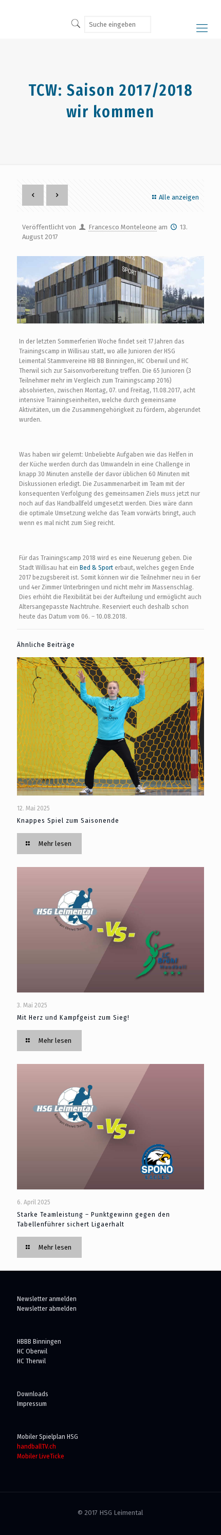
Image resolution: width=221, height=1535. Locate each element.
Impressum (32, 1403)
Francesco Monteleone (122, 227)
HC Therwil (31, 1361)
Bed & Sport (96, 567)
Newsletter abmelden (47, 1308)
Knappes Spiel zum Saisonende (68, 820)
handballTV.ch (36, 1446)
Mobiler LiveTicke (40, 1456)
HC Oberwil (32, 1351)
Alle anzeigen (179, 197)
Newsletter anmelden (47, 1299)
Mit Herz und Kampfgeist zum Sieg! (73, 1017)
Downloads (32, 1394)
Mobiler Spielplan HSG (47, 1436)
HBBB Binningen (39, 1341)
